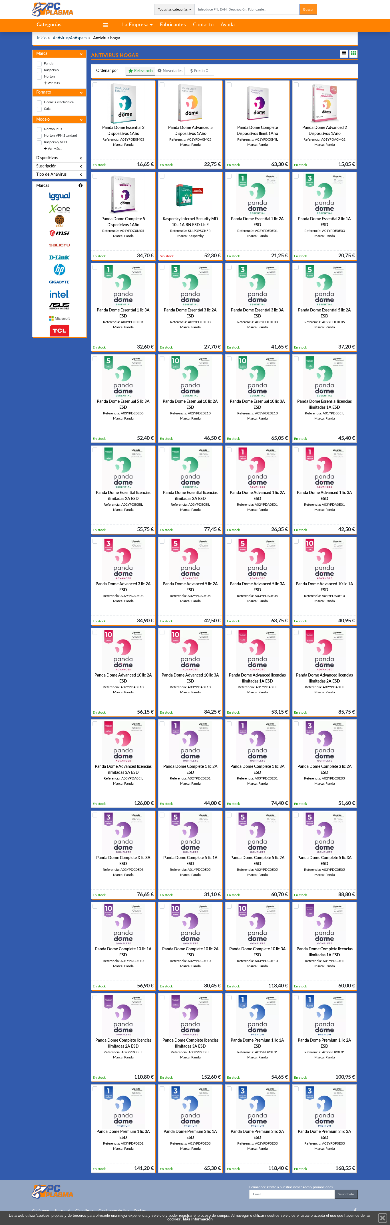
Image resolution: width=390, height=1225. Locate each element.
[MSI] (59, 233)
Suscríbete (346, 1194)
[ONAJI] (59, 221)
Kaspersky (51, 70)
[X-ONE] (59, 209)
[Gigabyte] (59, 282)
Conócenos (40, 1210)
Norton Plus (53, 129)
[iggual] (59, 196)
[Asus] (59, 306)
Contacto (203, 24)
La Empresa (135, 24)
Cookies (140, 1210)
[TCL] (59, 331)
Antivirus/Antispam (70, 38)
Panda (48, 63)
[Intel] (59, 294)
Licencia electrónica (59, 102)
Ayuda (228, 24)
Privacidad (62, 1210)
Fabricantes (173, 24)
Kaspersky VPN (55, 142)
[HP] (59, 270)
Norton (49, 76)
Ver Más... (54, 83)
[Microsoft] (59, 318)
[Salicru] (59, 245)
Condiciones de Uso (113, 1210)
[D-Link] (59, 257)
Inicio (42, 38)
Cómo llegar (84, 1210)
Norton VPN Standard (60, 135)
